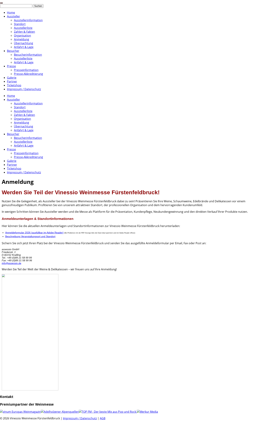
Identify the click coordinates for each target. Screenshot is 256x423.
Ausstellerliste (23, 28)
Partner (12, 81)
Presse (11, 66)
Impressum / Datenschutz (24, 89)
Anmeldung (21, 39)
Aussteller (13, 16)
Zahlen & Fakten (24, 32)
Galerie (11, 78)
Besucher (13, 51)
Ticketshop (14, 85)
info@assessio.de (11, 263)
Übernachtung (23, 43)
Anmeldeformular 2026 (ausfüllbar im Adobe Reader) (34, 232)
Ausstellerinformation (28, 20)
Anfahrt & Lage (23, 47)
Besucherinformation (28, 55)
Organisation (22, 35)
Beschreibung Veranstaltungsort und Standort (30, 236)
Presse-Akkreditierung (28, 74)
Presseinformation (26, 70)
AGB (102, 418)
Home (11, 12)
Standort (20, 24)
